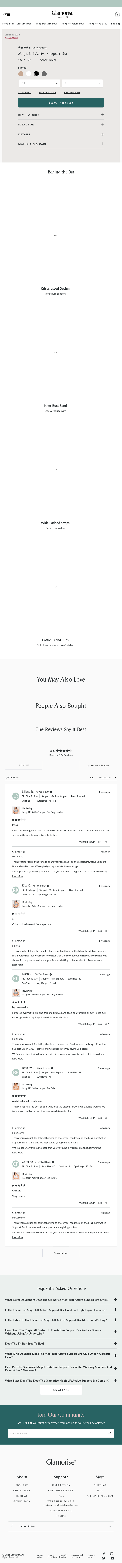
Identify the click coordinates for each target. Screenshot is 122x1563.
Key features (29, 115)
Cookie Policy (64, 1556)
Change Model (11, 38)
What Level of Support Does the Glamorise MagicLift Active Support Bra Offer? (56, 1300)
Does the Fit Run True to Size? (24, 1343)
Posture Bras (47, 23)
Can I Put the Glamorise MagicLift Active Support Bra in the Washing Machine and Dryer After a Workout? (58, 1368)
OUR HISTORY (21, 1490)
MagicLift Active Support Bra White (39, 1177)
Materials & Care (32, 144)
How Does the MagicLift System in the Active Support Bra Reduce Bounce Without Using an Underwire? (53, 1331)
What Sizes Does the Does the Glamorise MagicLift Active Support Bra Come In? (57, 1380)
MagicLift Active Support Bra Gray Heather (43, 812)
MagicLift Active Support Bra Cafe (38, 1088)
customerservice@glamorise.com (61, 1505)
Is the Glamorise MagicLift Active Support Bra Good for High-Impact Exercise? (55, 1310)
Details (24, 134)
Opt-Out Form (91, 1556)
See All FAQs (61, 1389)
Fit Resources (47, 92)
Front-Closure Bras (17, 23)
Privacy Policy (40, 1556)
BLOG (100, 1490)
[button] (32, 48)
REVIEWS (22, 1495)
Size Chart (24, 92)
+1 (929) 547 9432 (61, 1510)
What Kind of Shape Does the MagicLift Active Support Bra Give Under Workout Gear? (57, 1355)
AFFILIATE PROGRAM (100, 1495)
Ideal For (26, 124)
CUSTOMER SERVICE (61, 1490)
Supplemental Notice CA (77, 1556)
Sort (92, 777)
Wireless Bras (73, 23)
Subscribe (108, 1433)
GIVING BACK (22, 1501)
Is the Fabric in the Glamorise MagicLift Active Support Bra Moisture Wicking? (56, 1320)
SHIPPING (100, 1485)
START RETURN (61, 1485)
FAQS (61, 1495)
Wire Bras (97, 23)
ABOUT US (22, 1485)
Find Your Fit (72, 92)
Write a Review (103, 767)
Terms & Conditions (52, 1556)
